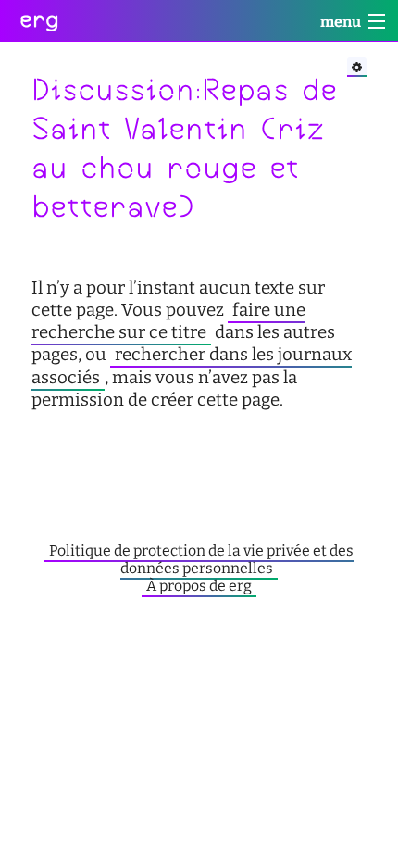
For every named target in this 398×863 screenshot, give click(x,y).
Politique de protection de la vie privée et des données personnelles (201, 559)
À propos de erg (199, 585)
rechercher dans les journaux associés (191, 365)
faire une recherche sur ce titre (168, 321)
